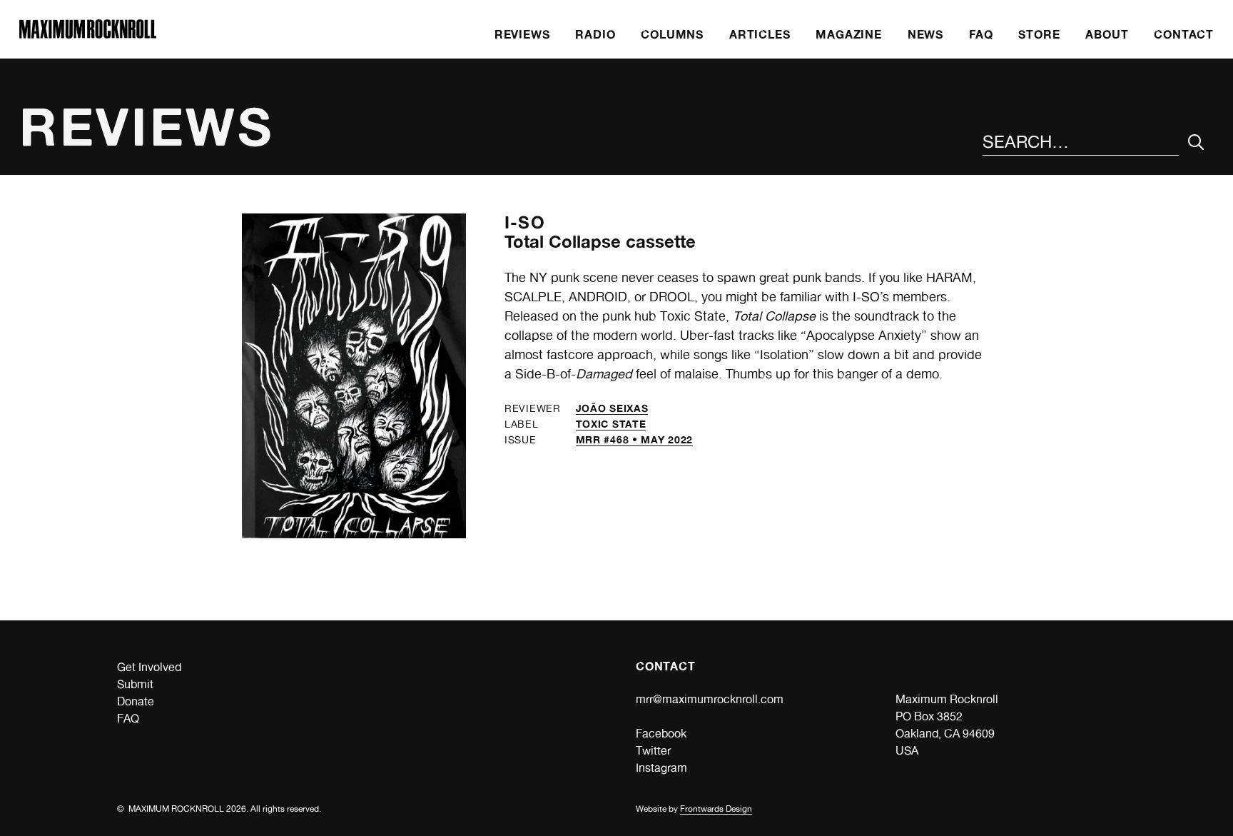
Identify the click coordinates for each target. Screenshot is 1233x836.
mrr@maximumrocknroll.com (709, 699)
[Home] (87, 34)
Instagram (661, 768)
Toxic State (611, 424)
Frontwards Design (716, 809)
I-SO (524, 222)
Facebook (661, 733)
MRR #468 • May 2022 (634, 439)
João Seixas (612, 408)
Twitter (653, 750)
